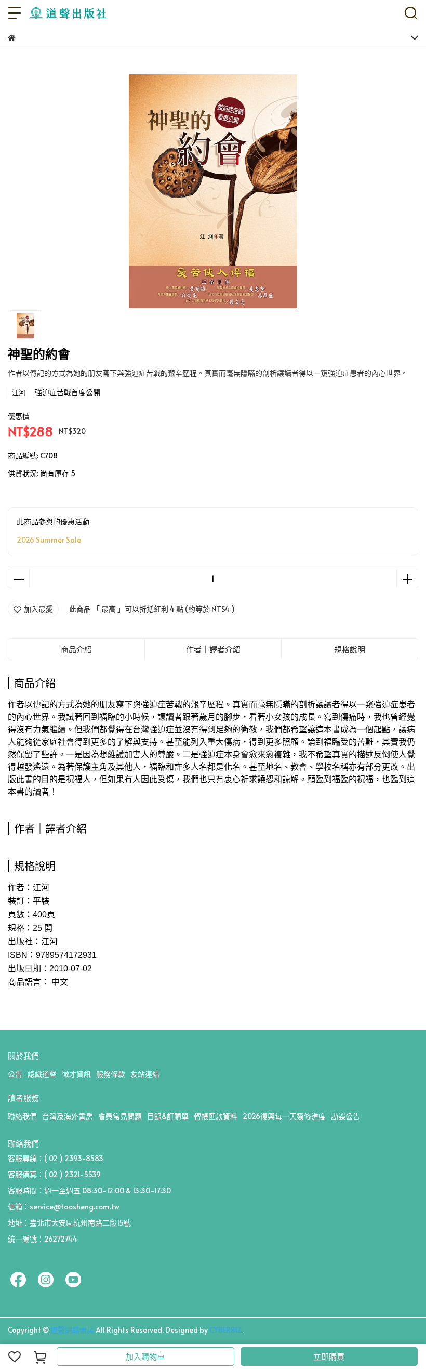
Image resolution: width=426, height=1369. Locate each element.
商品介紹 (76, 648)
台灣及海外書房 (67, 1116)
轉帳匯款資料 (215, 1116)
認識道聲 (42, 1074)
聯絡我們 (22, 1116)
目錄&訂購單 (168, 1116)
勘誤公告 (345, 1116)
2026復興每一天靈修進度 (284, 1116)
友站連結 (144, 1074)
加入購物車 (145, 1356)
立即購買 (328, 1356)
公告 (15, 1074)
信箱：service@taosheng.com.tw (63, 1207)
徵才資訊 (76, 1074)
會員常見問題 (120, 1116)
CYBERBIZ (225, 1330)
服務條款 (110, 1074)
